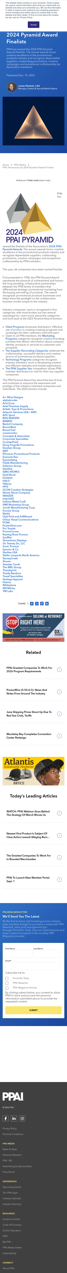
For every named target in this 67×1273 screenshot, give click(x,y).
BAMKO (7, 421)
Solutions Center (11, 1219)
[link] (33, 670)
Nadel (6, 513)
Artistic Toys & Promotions (18, 409)
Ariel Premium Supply (15, 406)
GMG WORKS (11, 471)
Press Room (9, 1171)
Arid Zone (8, 403)
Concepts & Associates (16, 436)
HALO (6, 480)
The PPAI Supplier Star (19, 368)
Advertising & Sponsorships (17, 1166)
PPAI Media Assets (12, 1247)
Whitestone (9, 585)
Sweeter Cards (11, 564)
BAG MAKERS (11, 418)
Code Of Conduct (12, 1224)
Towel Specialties (13, 576)
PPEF (5, 1236)
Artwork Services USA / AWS (20, 412)
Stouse (7, 561)
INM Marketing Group (16, 504)
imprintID (8, 498)
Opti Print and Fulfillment (17, 516)
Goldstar (8, 477)
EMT (5, 451)
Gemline (8, 468)
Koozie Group (11, 510)
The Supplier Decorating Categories (27, 350)
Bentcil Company (13, 424)
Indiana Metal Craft (14, 501)
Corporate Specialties (15, 439)
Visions (7, 582)
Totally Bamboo (12, 573)
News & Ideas (10, 1149)
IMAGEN (8, 495)
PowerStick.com (12, 525)
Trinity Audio (33, 180)
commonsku (10, 433)
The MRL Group (12, 567)
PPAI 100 (7, 1160)
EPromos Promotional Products (21, 453)
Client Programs (15, 326)
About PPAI (8, 1268)
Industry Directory (12, 1204)
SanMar (7, 537)
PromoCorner (11, 531)
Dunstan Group (12, 447)
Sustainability (9, 1253)
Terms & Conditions (13, 1134)
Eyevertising (10, 459)
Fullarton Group (12, 465)
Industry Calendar (12, 1198)
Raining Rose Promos (15, 534)
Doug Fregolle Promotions (18, 445)
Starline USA (10, 552)
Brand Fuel (9, 430)
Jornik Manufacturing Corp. (19, 507)
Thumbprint (9, 570)
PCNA (6, 522)
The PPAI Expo (10, 1192)
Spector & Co (11, 549)
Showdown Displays (15, 540)
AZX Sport (9, 415)
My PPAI (7, 1241)
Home (6, 165)
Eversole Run (10, 457)
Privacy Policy (10, 1128)
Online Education (12, 1230)
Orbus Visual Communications (20, 519)
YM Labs (8, 591)
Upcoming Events (12, 1187)
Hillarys (7, 483)
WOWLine (9, 588)
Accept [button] (34, 24)
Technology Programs (18, 359)
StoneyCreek (10, 558)
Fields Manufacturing (15, 462)
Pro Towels (9, 528)
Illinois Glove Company (16, 492)
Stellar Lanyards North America (21, 555)
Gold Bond (9, 474)
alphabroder (10, 400)
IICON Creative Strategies (18, 489)
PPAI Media (20, 164)
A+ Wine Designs (13, 397)
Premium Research (12, 1154)
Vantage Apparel (13, 579)
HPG (5, 486)
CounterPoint (10, 442)
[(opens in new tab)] (33, 641)
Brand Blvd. (9, 427)
